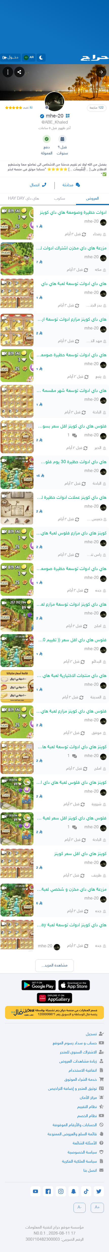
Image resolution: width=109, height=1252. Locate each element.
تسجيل (91, 1034)
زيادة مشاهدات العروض (78, 1061)
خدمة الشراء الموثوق (80, 1079)
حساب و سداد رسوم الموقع (75, 1043)
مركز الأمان (88, 1098)
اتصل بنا (90, 1170)
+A (97, 1207)
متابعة (97, 108)
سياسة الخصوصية (82, 1152)
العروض (92, 198)
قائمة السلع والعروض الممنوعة (72, 1134)
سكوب (59, 198)
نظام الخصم (87, 1116)
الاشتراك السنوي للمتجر (78, 1052)
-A (80, 1207)
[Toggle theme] (41, 58)
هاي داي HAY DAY (23, 198)
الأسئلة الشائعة (85, 1143)
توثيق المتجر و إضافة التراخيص (72, 1088)
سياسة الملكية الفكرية (79, 1161)
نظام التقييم (87, 1107)
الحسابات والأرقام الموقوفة (75, 1125)
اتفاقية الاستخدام (83, 1070)
